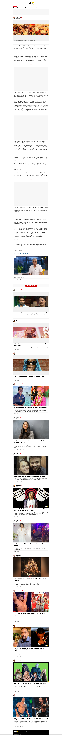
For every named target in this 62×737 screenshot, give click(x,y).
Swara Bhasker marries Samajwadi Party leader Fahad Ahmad (29, 476)
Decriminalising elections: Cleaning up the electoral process (29, 376)
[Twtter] (22, 732)
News (16, 418)
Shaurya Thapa (18, 320)
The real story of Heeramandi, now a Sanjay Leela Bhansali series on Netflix (30, 579)
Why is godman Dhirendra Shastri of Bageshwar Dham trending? (30, 407)
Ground (17, 591)
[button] (21, 17)
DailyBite (17, 417)
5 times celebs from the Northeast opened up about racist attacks (30, 313)
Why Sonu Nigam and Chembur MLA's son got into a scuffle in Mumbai (29, 544)
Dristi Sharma (18, 289)
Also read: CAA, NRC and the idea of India (22, 253)
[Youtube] (26, 732)
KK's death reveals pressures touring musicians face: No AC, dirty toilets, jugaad (30, 344)
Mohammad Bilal (18, 383)
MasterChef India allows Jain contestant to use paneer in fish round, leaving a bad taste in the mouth (29, 509)
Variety (15, 6)
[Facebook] (24, 732)
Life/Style (17, 486)
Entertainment (18, 454)
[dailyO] (31, 3)
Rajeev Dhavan (18, 17)
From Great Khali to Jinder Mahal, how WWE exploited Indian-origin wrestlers (29, 614)
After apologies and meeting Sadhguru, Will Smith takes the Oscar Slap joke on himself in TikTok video (31, 649)
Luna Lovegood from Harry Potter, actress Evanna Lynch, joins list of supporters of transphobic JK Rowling (31, 684)
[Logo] (16, 732)
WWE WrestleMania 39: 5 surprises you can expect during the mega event (31, 719)
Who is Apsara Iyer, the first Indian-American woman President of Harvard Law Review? (30, 441)
